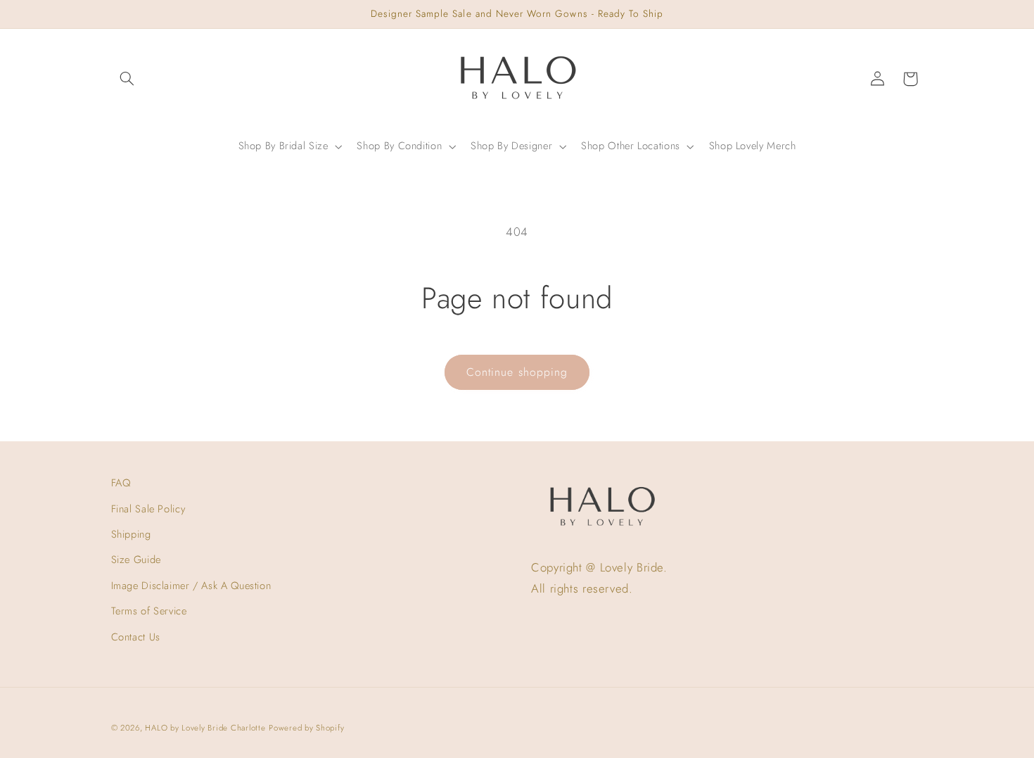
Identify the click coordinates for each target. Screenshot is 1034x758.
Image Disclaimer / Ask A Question (191, 585)
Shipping (131, 534)
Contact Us (135, 637)
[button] (127, 79)
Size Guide (136, 559)
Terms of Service (149, 611)
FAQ (121, 483)
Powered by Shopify (306, 727)
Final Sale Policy (148, 509)
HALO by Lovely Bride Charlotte (205, 727)
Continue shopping (517, 372)
